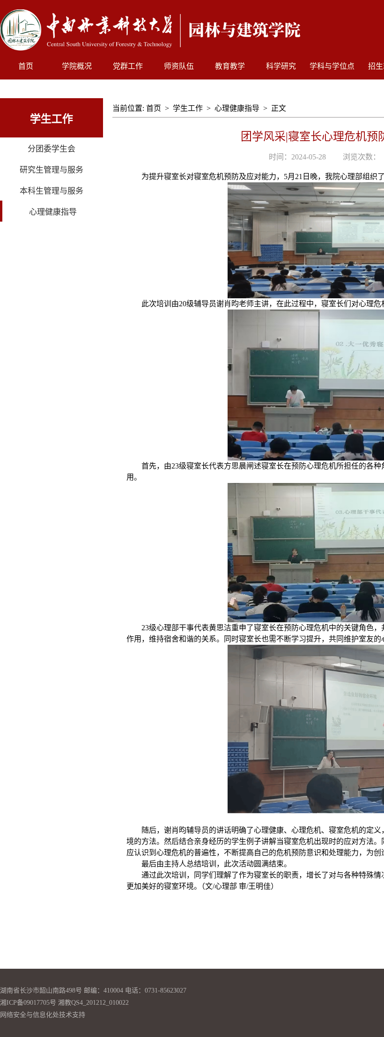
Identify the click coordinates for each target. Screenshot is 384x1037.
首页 (25, 66)
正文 (278, 108)
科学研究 (281, 66)
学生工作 (188, 108)
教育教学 (230, 66)
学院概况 (77, 66)
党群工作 (128, 66)
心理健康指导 (236, 108)
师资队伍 (179, 66)
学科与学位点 (332, 66)
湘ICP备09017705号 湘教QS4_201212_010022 (64, 1002)
